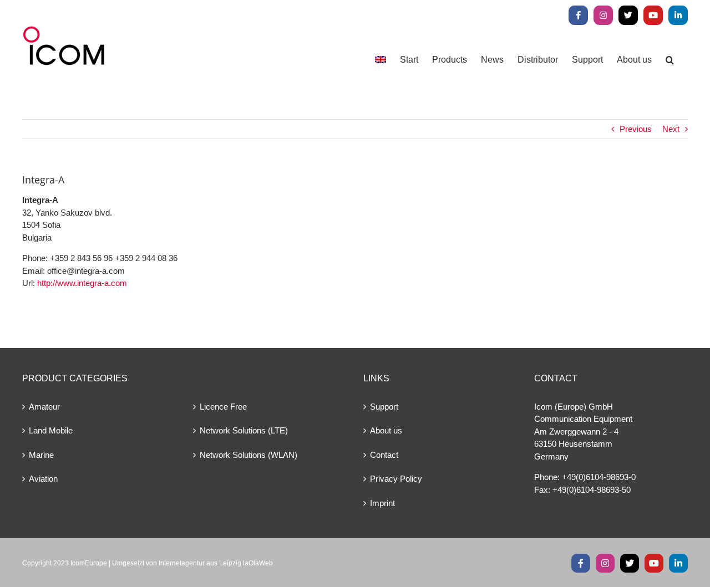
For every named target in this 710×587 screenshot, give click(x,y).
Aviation (43, 478)
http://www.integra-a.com (82, 283)
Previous (636, 129)
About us (386, 430)
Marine (41, 455)
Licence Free (223, 406)
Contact (384, 455)
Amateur (44, 406)
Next (670, 129)
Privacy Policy (396, 478)
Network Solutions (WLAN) (248, 455)
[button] (670, 59)
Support (384, 406)
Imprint (382, 503)
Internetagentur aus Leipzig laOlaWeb (216, 563)
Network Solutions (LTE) (244, 430)
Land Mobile (51, 430)
